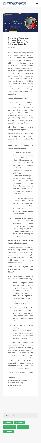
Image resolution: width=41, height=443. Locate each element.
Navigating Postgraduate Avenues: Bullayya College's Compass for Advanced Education (19, 41)
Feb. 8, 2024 (12, 48)
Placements (8, 431)
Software (8, 422)
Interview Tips (19, 422)
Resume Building (9, 427)
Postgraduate (23, 427)
